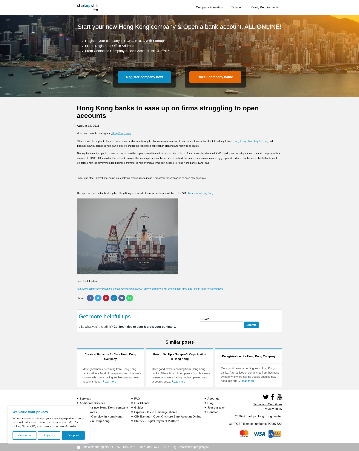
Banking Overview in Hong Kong (101, 416)
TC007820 (274, 423)
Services (85, 398)
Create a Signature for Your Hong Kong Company (110, 356)
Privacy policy (273, 408)
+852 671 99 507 (158, 447)
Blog (210, 403)
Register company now (144, 77)
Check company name (215, 77)
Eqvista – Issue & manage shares (155, 412)
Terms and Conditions (267, 404)
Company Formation (209, 7)
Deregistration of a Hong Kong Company (248, 356)
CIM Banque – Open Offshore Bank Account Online (167, 416)
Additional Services (92, 403)
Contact (212, 412)
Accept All (73, 435)
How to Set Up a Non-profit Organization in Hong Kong (179, 356)
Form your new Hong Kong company (104, 407)
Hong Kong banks (121, 133)
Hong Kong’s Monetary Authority (251, 141)
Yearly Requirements (265, 7)
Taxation (237, 7)
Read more (109, 381)
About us (213, 398)
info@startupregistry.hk (98, 447)
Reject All (49, 435)
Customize (24, 435)
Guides (139, 407)
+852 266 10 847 (134, 447)
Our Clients (141, 403)
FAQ (137, 398)
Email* (204, 319)
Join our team (216, 407)
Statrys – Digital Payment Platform (156, 421)
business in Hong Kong (200, 193)
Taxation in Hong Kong (95, 421)
